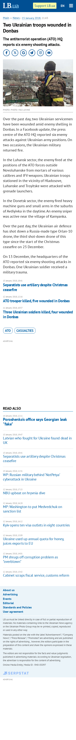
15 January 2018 (31, 18)
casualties (25, 330)
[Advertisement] (38, 372)
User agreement (13, 611)
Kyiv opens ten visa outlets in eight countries (36, 525)
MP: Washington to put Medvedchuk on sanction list (32, 509)
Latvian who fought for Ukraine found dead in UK (37, 440)
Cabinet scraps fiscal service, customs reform (36, 575)
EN (62, 6)
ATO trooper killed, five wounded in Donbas (36, 300)
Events (7, 599)
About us (9, 590)
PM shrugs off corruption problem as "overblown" (30, 559)
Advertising (10, 594)
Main (6, 18)
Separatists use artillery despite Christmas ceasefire (35, 287)
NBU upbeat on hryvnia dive (24, 493)
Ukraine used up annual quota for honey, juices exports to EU (33, 541)
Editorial (8, 603)
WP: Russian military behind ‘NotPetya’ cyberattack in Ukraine (31, 477)
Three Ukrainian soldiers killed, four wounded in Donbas (38, 314)
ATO (8, 330)
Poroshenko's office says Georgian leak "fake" (35, 422)
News (16, 18)
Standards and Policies (17, 607)
